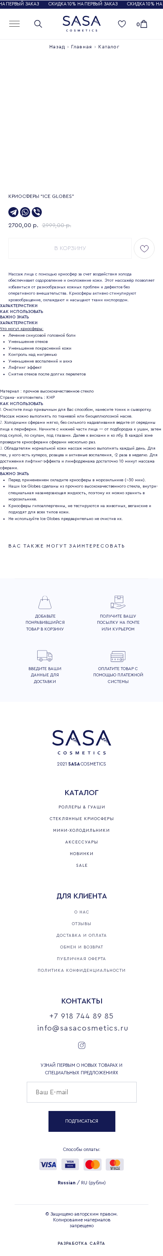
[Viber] (37, 212)
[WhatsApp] (25, 212)
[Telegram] (13, 212)
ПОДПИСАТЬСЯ (81, 1121)
